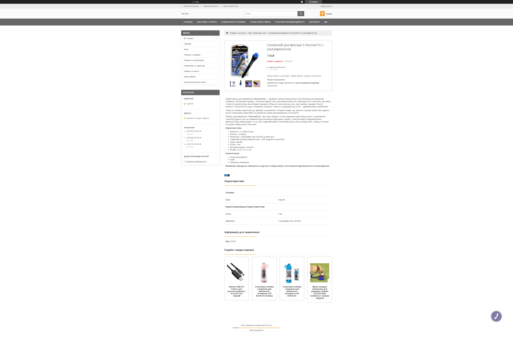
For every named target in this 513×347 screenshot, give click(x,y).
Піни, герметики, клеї (257, 33)
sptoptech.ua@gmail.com (196, 161)
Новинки (187, 44)
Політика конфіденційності (290, 22)
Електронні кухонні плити (195, 82)
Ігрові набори (189, 77)
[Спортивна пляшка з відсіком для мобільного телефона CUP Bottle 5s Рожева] (264, 270)
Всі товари (188, 38)
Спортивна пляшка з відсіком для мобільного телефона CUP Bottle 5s (292, 291)
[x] (228, 176)
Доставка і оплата (207, 22)
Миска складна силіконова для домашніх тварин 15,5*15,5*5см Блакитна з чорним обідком (320, 292)
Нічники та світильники (194, 60)
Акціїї (186, 49)
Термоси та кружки (192, 55)
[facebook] (225, 176)
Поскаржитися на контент (249, 328)
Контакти (314, 22)
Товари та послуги (238, 33)
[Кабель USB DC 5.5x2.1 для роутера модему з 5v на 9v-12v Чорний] (237, 270)
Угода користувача (260, 22)
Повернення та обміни (233, 22)
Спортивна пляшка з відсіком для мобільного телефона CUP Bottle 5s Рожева (264, 291)
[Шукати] (301, 13)
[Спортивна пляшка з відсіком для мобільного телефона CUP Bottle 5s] (292, 270)
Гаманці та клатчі (191, 71)
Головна (188, 22)
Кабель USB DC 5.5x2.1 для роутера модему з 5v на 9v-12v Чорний (237, 291)
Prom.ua (269, 325)
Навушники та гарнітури (194, 66)
